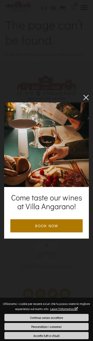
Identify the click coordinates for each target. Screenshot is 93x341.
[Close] (86, 97)
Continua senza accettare (46, 317)
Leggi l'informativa (62, 309)
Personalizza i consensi (46, 326)
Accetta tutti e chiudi (46, 336)
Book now (46, 225)
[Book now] (46, 144)
